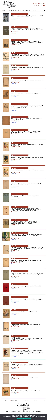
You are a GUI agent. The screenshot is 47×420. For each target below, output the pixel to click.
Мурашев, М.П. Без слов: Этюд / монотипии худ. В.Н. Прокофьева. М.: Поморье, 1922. (27, 171)
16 (13, 400)
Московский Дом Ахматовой (26, 10)
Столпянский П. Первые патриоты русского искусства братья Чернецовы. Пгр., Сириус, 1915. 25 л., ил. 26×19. (27, 81)
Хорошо (18, 418)
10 (6, 400)
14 (11, 400)
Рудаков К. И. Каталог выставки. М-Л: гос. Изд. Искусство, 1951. (24, 378)
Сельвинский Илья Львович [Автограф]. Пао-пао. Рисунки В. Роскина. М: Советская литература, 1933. (26, 261)
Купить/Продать (8, 10)
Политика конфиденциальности (25, 418)
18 (15, 400)
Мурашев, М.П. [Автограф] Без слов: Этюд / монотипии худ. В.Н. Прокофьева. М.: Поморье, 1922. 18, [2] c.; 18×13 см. (27, 158)
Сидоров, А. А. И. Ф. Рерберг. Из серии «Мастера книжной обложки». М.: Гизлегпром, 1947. (25, 325)
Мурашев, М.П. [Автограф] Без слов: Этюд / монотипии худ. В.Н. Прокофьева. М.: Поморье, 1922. (27, 145)
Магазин (12, 10)
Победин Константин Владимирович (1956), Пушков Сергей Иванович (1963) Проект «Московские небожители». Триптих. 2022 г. (27, 17)
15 (12, 400)
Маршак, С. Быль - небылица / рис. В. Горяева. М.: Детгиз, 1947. (24, 312)
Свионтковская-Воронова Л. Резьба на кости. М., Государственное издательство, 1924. (24, 197)
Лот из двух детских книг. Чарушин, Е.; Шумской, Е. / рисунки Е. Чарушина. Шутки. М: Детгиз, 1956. (26, 391)
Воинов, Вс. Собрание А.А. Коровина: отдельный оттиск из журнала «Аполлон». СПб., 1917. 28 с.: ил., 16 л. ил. (27, 119)
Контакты (19, 10)
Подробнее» (13, 19)
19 (16, 400)
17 (14, 400)
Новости (16, 10)
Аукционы (3, 10)
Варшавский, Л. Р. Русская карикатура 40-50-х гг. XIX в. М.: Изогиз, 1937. (26, 287)
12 (9, 400)
